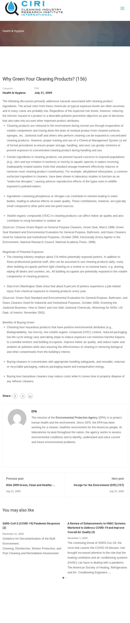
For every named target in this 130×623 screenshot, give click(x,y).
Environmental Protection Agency (77, 417)
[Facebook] (15, 396)
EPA (34, 411)
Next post (118, 478)
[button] (63, 578)
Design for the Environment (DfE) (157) (99, 485)
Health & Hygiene (14, 92)
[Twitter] (22, 396)
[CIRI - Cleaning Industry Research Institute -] (34, 8)
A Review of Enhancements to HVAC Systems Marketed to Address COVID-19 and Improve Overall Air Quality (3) (97, 528)
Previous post (15, 478)
